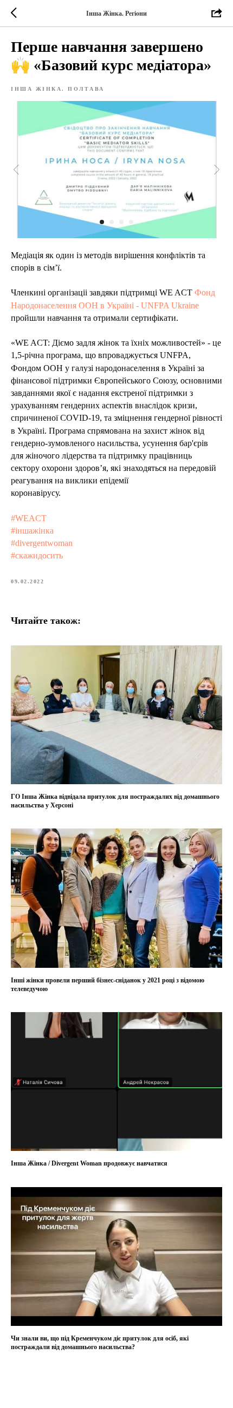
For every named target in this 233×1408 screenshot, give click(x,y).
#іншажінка (32, 530)
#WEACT (29, 518)
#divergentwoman (42, 543)
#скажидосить (37, 555)
